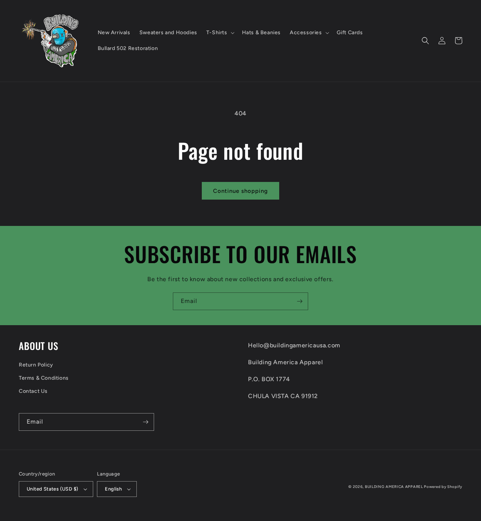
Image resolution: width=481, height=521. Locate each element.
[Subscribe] (299, 301)
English (113, 489)
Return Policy (36, 365)
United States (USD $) (52, 489)
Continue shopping (240, 191)
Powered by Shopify (443, 486)
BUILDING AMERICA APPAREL (394, 486)
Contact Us (33, 391)
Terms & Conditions (44, 378)
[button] (219, 33)
